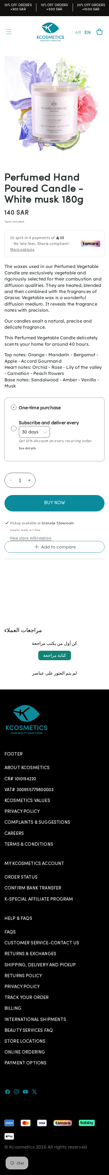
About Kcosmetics (27, 768)
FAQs (10, 932)
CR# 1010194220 (20, 779)
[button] (99, 32)
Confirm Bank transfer (32, 888)
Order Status (20, 877)
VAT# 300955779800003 (29, 790)
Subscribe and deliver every (49, 422)
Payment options (25, 1063)
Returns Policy (23, 976)
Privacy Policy (22, 812)
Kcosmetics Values (27, 801)
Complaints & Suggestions (37, 822)
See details (27, 448)
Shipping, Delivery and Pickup (40, 965)
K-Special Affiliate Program (38, 899)
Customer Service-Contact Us (41, 943)
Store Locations (24, 1041)
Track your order (26, 998)
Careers (14, 834)
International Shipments (35, 1020)
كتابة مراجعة (54, 655)
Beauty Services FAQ (28, 1030)
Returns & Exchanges (30, 954)
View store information (30, 537)
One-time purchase (40, 407)
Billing (12, 1008)
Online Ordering (24, 1052)
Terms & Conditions (28, 844)
